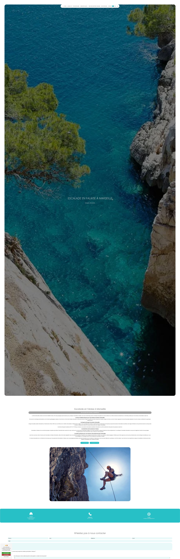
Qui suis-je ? (70, 6)
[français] (113, 6)
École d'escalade (76, 6)
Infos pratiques (104, 6)
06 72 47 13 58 (90, 518)
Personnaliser (6, 556)
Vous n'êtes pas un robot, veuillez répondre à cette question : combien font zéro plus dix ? (30, 556)
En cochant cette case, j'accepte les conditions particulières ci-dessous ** (22, 551)
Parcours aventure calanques (94, 6)
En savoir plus (85, 442)
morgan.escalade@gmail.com (148, 518)
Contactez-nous (95, 442)
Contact (110, 6)
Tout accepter (6, 553)
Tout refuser (6, 554)
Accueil (65, 6)
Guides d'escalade (83, 6)
